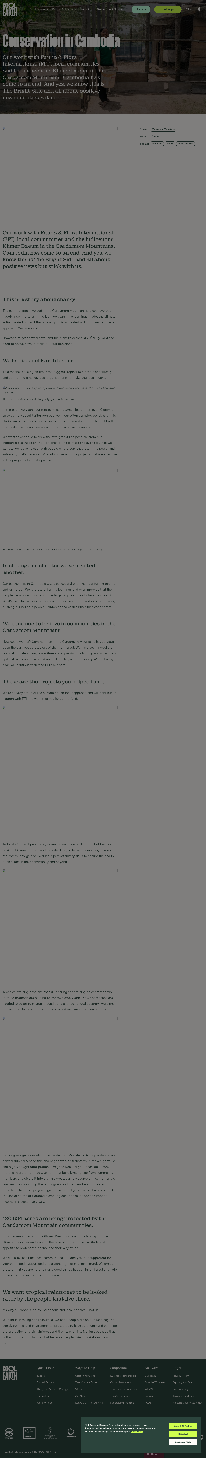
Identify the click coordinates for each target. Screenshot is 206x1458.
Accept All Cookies (183, 1426)
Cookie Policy (137, 1431)
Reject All (183, 1434)
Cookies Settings (183, 1442)
